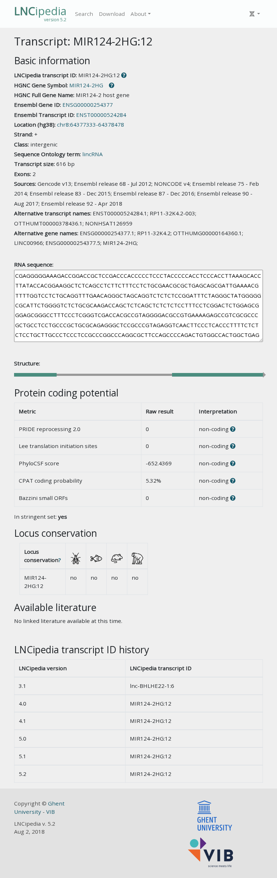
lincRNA (92, 154)
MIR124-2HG (86, 85)
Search (84, 13)
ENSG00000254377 (87, 104)
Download (112, 13)
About (138, 13)
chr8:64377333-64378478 (90, 124)
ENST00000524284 (101, 114)
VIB (50, 811)
